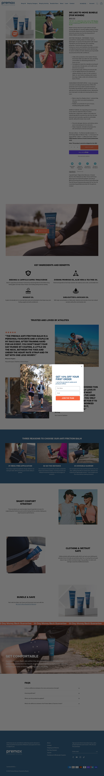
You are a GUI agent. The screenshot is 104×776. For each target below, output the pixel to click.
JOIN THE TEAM (68, 398)
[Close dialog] (81, 366)
